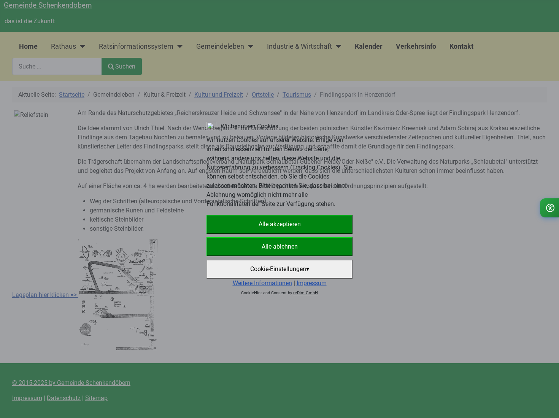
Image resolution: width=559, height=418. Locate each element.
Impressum (312, 283)
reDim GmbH (305, 292)
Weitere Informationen (262, 283)
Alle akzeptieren (280, 224)
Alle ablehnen (280, 246)
